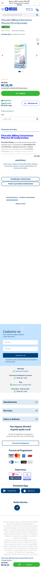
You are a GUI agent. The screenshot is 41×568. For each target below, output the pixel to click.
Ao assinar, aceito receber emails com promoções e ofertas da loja (21, 361)
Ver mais (37, 161)
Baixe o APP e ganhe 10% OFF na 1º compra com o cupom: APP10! (19, 3)
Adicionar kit (32, 108)
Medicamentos (6, 22)
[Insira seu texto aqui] (14, 508)
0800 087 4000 (22, 378)
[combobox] (20, 15)
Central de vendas (21, 371)
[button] (38, 48)
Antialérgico (32, 22)
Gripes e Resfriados (20, 22)
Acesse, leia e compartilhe (22, 385)
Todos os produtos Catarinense (20, 188)
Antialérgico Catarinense (20, 184)
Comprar (22, 98)
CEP (2, 120)
